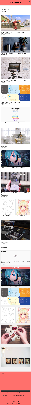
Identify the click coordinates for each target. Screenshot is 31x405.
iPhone (6, 196)
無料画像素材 (3, 82)
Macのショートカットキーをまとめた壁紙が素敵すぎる (11, 102)
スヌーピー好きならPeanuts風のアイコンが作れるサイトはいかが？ (13, 32)
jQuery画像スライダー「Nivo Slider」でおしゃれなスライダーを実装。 (14, 396)
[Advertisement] (15, 382)
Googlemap (3, 196)
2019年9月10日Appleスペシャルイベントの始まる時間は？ (11, 122)
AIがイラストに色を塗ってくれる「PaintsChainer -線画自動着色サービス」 (14, 215)
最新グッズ (3, 147)
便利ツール (6, 243)
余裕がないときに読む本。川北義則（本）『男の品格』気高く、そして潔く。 (15, 395)
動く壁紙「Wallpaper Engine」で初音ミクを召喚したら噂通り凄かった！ (14, 167)
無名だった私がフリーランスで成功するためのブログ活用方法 (13, 392)
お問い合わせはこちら (3, 264)
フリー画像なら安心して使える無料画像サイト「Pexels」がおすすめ (13, 80)
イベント (6, 125)
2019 (2, 125)
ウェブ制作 (3, 243)
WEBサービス (3, 34)
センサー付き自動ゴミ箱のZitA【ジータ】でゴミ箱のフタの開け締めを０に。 (15, 53)
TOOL (9, 33)
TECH (7, 33)
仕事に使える (3, 104)
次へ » (6, 247)
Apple (4, 125)
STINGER (23, 403)
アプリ (8, 196)
